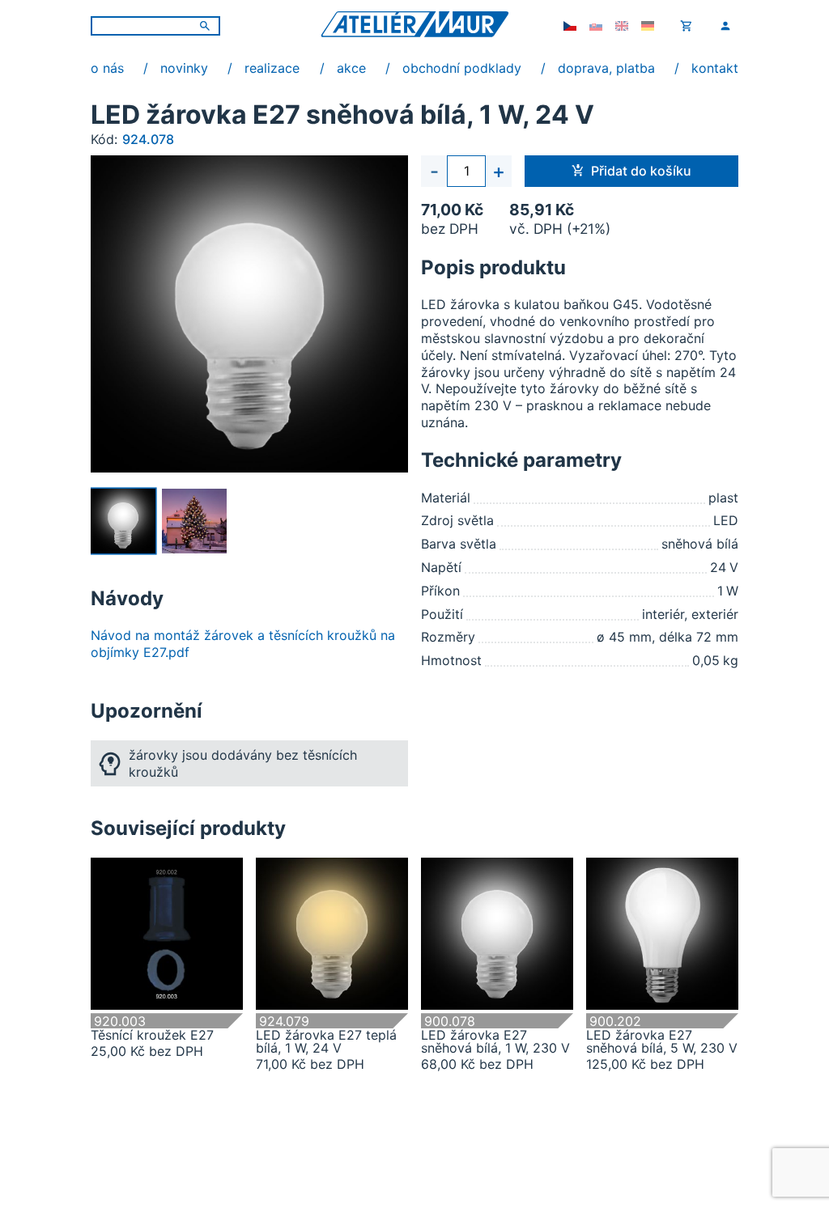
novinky (184, 68)
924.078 (148, 139)
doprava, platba (606, 68)
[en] (622, 26)
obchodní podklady (461, 68)
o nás (107, 68)
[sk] (596, 26)
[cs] (570, 26)
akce (351, 68)
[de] (648, 26)
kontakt (714, 68)
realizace (272, 68)
